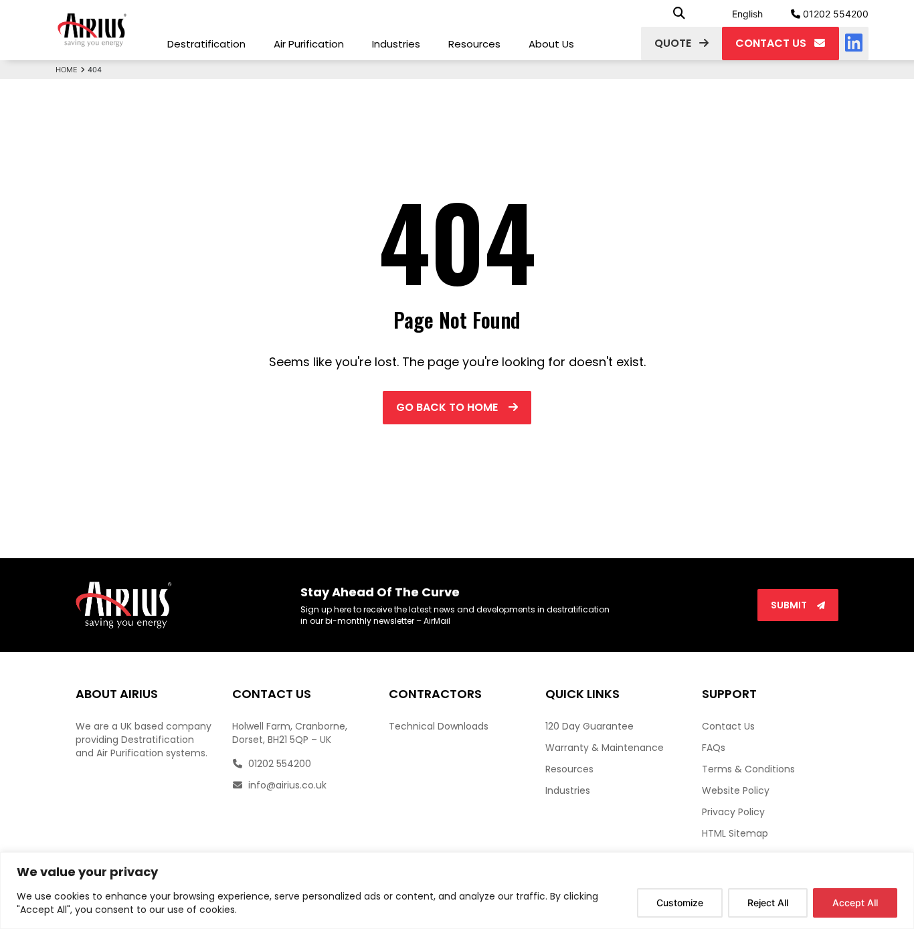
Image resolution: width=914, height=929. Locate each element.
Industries (396, 44)
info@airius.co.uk (286, 785)
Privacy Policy (733, 812)
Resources (474, 44)
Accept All (855, 902)
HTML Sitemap (735, 833)
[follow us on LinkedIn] (854, 43)
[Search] (679, 13)
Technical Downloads (438, 726)
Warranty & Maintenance (604, 747)
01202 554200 (834, 13)
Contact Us (728, 726)
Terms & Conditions (748, 769)
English (747, 13)
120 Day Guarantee (589, 726)
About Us (551, 44)
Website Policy (735, 790)
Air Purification (309, 44)
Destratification (206, 44)
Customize (679, 902)
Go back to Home (448, 407)
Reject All (767, 902)
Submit (790, 605)
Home (67, 69)
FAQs (713, 747)
